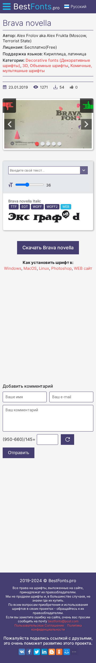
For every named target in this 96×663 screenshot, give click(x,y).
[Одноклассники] (59, 652)
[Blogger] (52, 652)
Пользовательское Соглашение (39, 625)
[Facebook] (29, 652)
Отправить (18, 452)
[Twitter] (37, 652)
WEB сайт (83, 268)
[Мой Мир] (66, 652)
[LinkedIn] (44, 652)
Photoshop (61, 268)
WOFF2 (52, 207)
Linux (44, 268)
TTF (14, 207)
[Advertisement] (48, 325)
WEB (65, 207)
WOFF (37, 207)
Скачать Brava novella (48, 247)
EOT (25, 207)
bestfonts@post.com (63, 621)
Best (36, 6)
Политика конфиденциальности (56, 627)
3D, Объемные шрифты (45, 65)
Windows (12, 268)
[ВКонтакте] (22, 652)
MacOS (30, 268)
